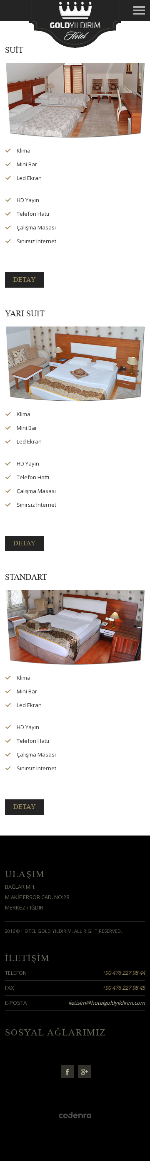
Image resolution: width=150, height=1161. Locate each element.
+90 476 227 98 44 (123, 972)
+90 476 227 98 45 (123, 987)
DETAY (24, 279)
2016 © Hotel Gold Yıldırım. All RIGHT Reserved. (63, 931)
